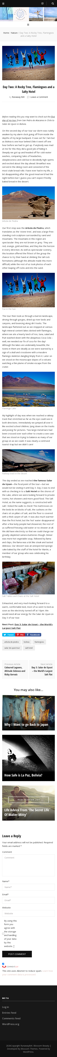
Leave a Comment (39, 97)
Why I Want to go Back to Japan (26, 724)
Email (5, 894)
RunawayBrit (26, 1045)
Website (6, 907)
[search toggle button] (53, 3)
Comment (7, 851)
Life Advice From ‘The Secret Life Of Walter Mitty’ (26, 812)
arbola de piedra (11, 642)
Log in (5, 1007)
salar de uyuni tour (12, 648)
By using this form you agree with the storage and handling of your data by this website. (10, 933)
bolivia (26, 642)
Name (5, 881)
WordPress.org (10, 1024)
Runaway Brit (18, 97)
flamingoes (39, 642)
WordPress (28, 1051)
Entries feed (9, 1012)
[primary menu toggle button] (28, 24)
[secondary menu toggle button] (3, 3)
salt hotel (29, 648)
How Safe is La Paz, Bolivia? (23, 775)
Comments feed (11, 1018)
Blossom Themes (29, 1048)
